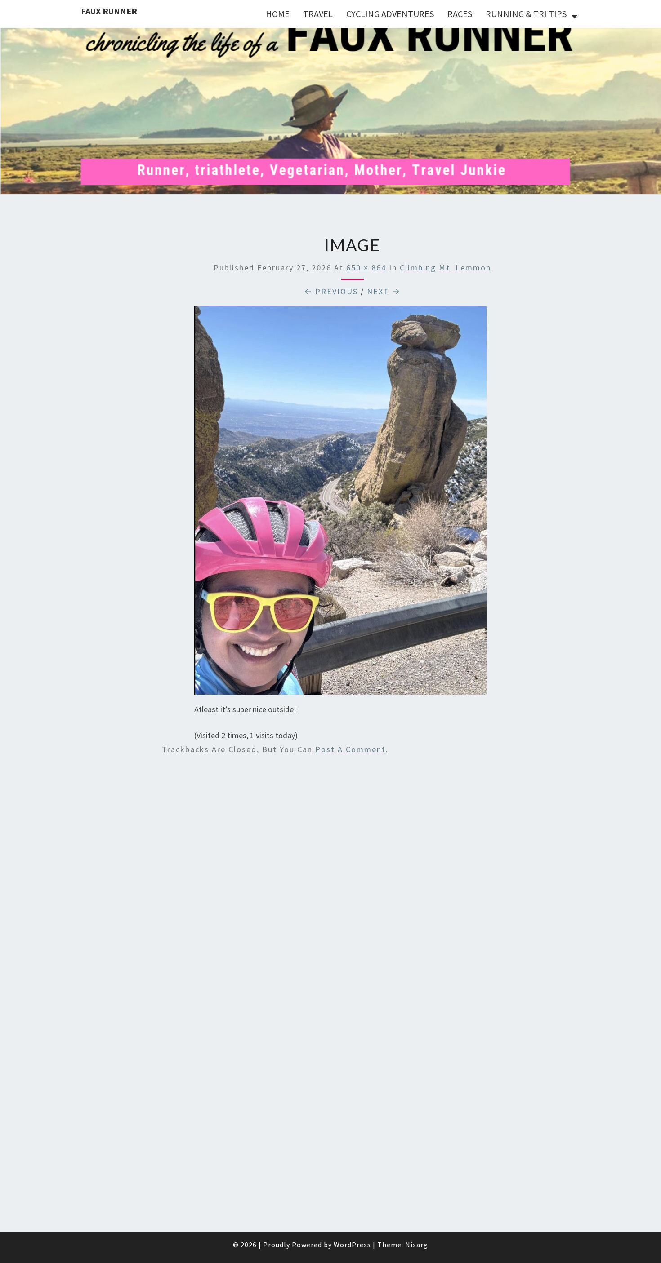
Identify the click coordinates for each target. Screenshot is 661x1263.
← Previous (331, 291)
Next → (384, 291)
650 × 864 (366, 267)
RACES (459, 13)
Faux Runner (109, 11)
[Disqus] (352, 880)
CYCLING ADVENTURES (390, 13)
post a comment (350, 749)
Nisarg (416, 1244)
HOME (278, 13)
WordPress (352, 1244)
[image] (340, 504)
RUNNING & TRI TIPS (526, 13)
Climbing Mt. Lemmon (445, 267)
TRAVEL (318, 13)
